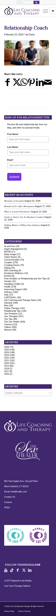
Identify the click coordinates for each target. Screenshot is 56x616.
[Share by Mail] (48, 83)
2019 (6, 366)
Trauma (8, 324)
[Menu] (44, 11)
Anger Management (13, 249)
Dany (32, 34)
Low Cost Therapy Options (17, 586)
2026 (6, 347)
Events (7, 276)
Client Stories (10, 257)
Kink (6, 294)
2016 (6, 374)
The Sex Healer (11, 321)
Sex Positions (11, 313)
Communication (12, 259)
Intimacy (8, 292)
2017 (6, 371)
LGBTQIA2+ (10, 297)
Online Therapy (11, 308)
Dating (7, 267)
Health (7, 286)
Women (8, 329)
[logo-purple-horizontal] (23, 11)
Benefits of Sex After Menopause (19, 206)
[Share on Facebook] (8, 83)
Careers (8, 502)
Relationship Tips (12, 311)
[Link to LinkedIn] (30, 570)
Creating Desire (11, 265)
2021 (6, 360)
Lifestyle (8, 302)
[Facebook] (18, 570)
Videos (7, 327)
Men (6, 305)
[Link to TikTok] (12, 570)
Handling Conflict (12, 284)
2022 (6, 357)
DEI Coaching (11, 270)
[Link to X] (24, 570)
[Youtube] (6, 570)
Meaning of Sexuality (14, 200)
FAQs (7, 507)
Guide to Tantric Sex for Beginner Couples (24, 216)
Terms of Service (24, 611)
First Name (13, 134)
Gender (7, 281)
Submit (14, 176)
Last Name (13, 147)
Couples (8, 262)
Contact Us (9, 496)
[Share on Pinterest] (32, 83)
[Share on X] (16, 83)
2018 (6, 368)
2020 (6, 363)
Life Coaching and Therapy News (20, 300)
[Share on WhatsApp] (24, 83)
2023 (6, 355)
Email (10, 160)
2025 (6, 349)
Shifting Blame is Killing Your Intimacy (22, 224)
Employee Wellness (14, 273)
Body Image (10, 254)
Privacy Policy (9, 611)
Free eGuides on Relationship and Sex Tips (25, 278)
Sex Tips (8, 319)
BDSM (7, 251)
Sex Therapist (11, 316)
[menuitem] (46, 11)
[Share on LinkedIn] (40, 83)
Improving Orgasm (13, 289)
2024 (6, 352)
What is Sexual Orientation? (17, 211)
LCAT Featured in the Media (17, 580)
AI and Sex (9, 246)
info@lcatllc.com (19, 491)
